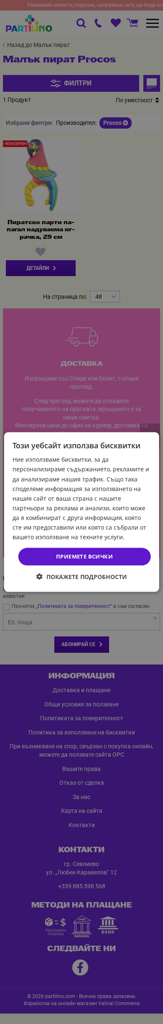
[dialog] (81, 512)
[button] (81, 576)
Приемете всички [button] (84, 556)
